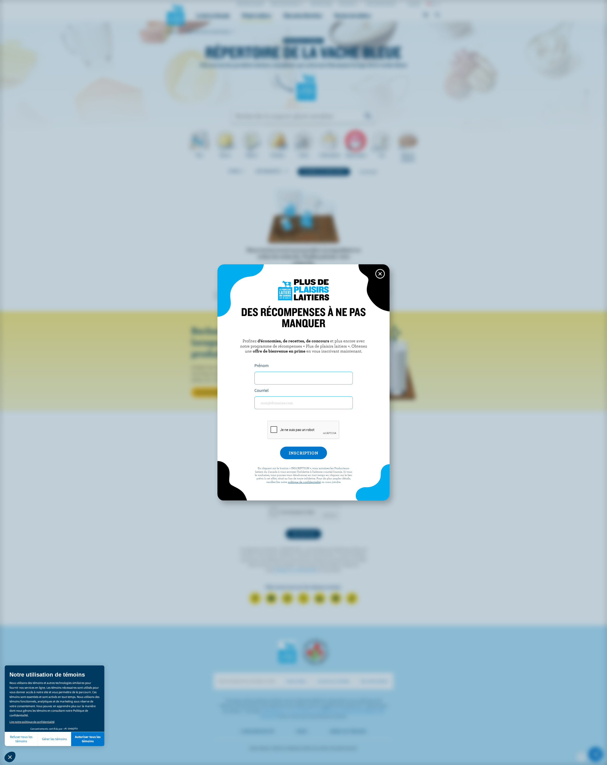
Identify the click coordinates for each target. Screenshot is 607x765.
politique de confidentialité (304, 481)
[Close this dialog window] (380, 274)
